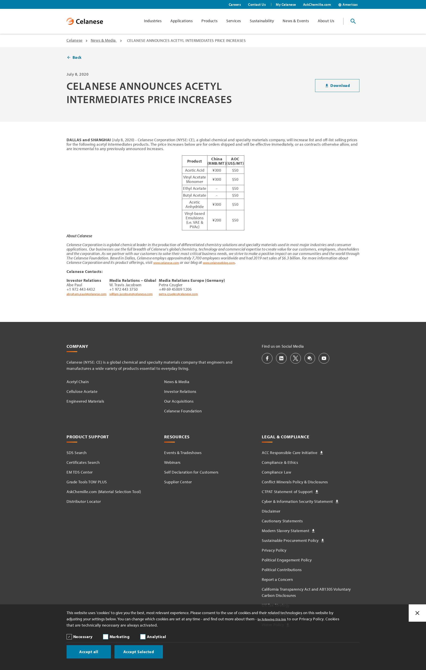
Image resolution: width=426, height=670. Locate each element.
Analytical (156, 636)
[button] (267, 358)
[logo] (85, 21)
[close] (417, 613)
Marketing (120, 636)
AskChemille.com (317, 4)
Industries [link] (153, 20)
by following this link (272, 619)
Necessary (83, 636)
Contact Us (257, 4)
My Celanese (286, 4)
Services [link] (233, 20)
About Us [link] (326, 20)
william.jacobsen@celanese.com (131, 294)
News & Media (104, 40)
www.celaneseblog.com (219, 263)
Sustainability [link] (262, 20)
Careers (235, 4)
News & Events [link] (296, 20)
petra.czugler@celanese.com (178, 294)
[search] (353, 21)
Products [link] (209, 20)
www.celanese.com (166, 263)
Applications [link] (181, 20)
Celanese (75, 40)
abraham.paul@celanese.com (87, 294)
